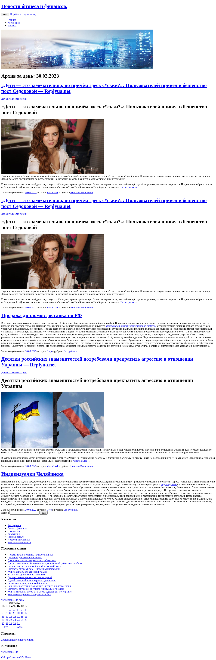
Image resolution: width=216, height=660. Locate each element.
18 (22, 616)
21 (7, 620)
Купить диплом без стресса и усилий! (28, 571)
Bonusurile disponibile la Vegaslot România (29, 594)
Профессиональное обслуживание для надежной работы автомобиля (45, 563)
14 (7, 616)
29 (10, 623)
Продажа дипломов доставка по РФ (41, 315)
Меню (5, 14)
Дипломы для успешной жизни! (25, 557)
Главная (12, 19)
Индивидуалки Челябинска (32, 474)
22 (10, 620)
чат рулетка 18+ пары (12, 600)
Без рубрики (70, 351)
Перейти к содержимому (23, 14)
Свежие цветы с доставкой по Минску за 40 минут (35, 566)
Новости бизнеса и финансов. (34, 6)
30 (14, 623)
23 (14, 620)
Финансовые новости (19, 542)
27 (3, 623)
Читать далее (129, 187)
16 (14, 616)
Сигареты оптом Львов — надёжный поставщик (34, 569)
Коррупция (14, 534)
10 (18, 613)
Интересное (14, 531)
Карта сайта (14, 22)
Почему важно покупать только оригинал (30, 554)
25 (22, 620)
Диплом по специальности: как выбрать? (30, 577)
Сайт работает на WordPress (16, 657)
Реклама (12, 25)
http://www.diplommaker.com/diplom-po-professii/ (130, 326)
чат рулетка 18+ (9, 652)
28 (7, 623)
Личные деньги (16, 536)
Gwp (49, 351)
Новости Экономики (81, 192)
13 (3, 616)
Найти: (5, 512)
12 (26, 613)
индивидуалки (169, 484)
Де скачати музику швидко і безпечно (28, 583)
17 (18, 616)
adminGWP (52, 192)
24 (18, 620)
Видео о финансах (17, 528)
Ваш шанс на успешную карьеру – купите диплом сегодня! (39, 586)
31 (18, 623)
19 (26, 616)
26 (26, 620)
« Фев (5, 627)
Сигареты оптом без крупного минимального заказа (36, 588)
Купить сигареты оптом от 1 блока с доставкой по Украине (39, 591)
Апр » (20, 627)
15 (10, 616)
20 (3, 620)
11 (22, 613)
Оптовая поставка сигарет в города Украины (32, 560)
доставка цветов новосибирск (17, 639)
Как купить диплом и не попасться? (27, 574)
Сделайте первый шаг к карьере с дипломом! (32, 580)
